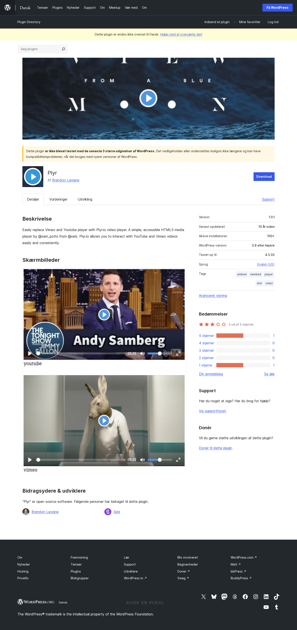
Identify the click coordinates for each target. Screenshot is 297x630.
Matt (236, 564)
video (269, 283)
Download (264, 176)
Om (19, 557)
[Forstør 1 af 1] (180, 273)
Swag (183, 578)
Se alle (269, 374)
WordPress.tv (135, 578)
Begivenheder (187, 564)
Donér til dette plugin (215, 448)
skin (259, 283)
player (269, 274)
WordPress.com (244, 557)
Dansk (63, 602)
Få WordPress (278, 7)
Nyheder (23, 564)
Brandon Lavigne (65, 180)
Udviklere (131, 571)
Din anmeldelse (211, 374)
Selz (116, 512)
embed (242, 274)
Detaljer (33, 199)
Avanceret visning (213, 295)
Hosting (22, 571)
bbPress (238, 571)
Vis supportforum (212, 411)
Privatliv (23, 578)
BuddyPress (241, 578)
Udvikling (85, 199)
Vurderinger (58, 199)
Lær (126, 557)
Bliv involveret (187, 557)
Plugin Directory (28, 22)
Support (268, 199)
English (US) (266, 264)
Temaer (76, 564)
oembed (255, 274)
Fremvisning (79, 557)
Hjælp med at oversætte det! (181, 34)
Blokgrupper (80, 578)
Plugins (76, 571)
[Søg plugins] (63, 49)
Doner (183, 571)
